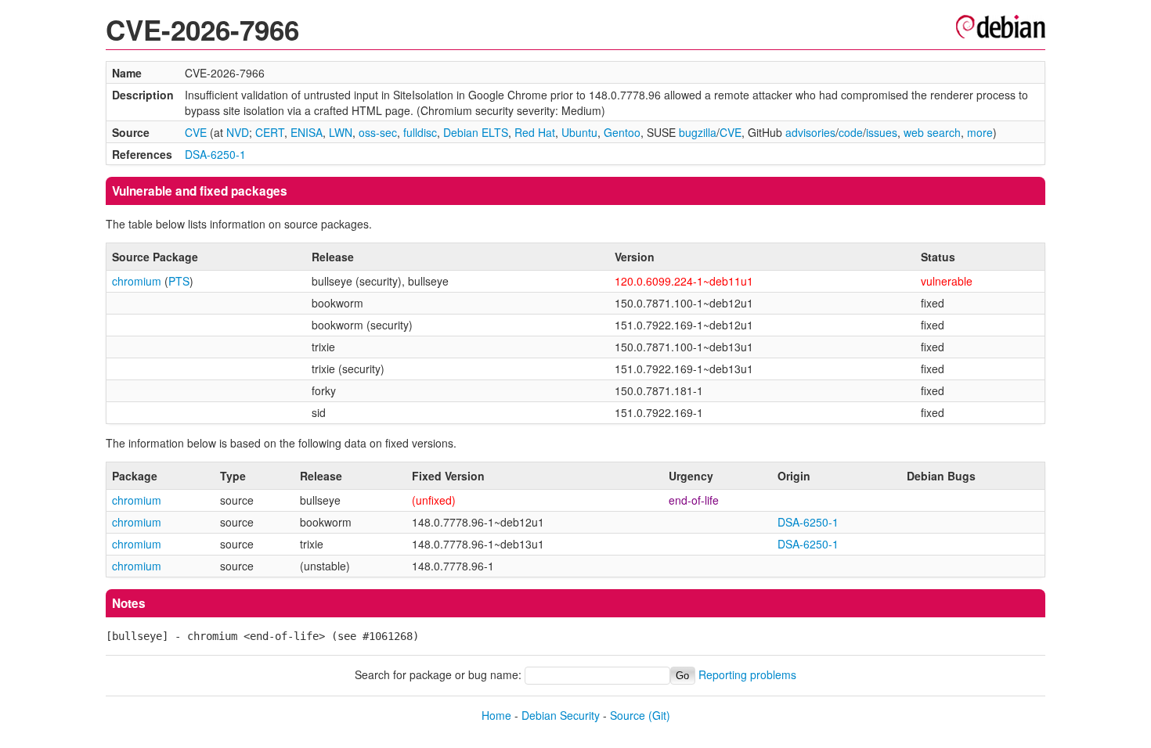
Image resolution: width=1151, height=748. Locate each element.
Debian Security (560, 715)
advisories (810, 132)
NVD (237, 132)
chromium (136, 281)
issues (881, 132)
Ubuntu (579, 132)
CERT (269, 132)
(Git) (659, 715)
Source (627, 715)
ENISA (306, 132)
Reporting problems (747, 674)
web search (932, 132)
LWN (340, 132)
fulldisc (420, 132)
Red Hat (534, 132)
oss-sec (378, 132)
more (980, 132)
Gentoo (622, 132)
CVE (196, 132)
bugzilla (697, 132)
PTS (178, 281)
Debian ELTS (475, 132)
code (851, 132)
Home (496, 715)
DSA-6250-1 (215, 154)
